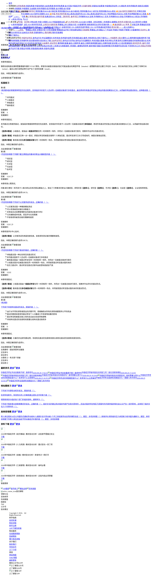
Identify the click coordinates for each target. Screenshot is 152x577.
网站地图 (12, 555)
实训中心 (144, 30)
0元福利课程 (87, 6)
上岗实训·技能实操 (50, 25)
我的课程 (48, 33)
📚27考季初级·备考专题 (35, 17)
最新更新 (12, 560)
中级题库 (25, 9)
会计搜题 (59, 9)
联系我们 (12, 544)
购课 (31, 33)
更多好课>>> (116, 27)
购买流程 (12, 523)
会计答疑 (66, 9)
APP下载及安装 (15, 528)
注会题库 (33, 9)
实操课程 (86, 30)
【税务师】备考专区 (70, 17)
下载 (2, 437)
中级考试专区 (27, 38)
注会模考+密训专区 (50, 43)
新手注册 (12, 526)
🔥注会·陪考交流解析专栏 (126, 11)
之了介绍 (12, 550)
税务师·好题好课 (124, 22)
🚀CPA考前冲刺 (71, 22)
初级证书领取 (145, 46)
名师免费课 (20, 6)
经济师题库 (51, 9)
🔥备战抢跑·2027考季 (121, 25)
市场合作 (12, 547)
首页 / (13, 11)
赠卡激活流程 (14, 539)
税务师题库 (41, 9)
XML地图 (13, 558)
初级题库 (18, 9)
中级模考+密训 (116, 38)
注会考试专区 (56, 41)
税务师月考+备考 (139, 43)
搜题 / (18, 11)
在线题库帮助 (14, 534)
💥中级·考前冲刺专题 (58, 14)
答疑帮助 (12, 536)
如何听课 (12, 520)
